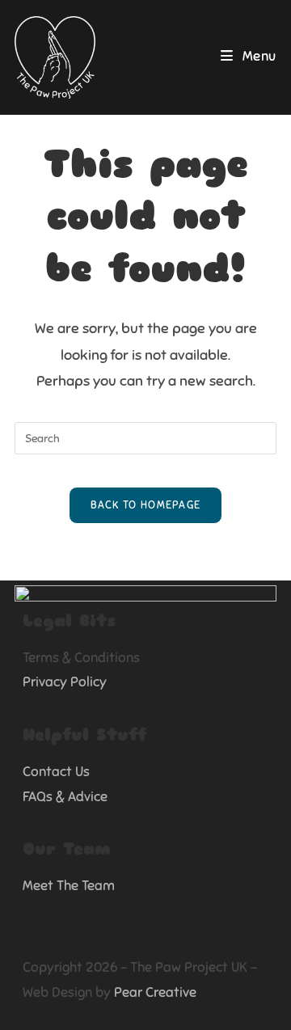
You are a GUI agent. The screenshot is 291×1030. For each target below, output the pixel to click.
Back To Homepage (146, 505)
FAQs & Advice (65, 796)
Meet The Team (69, 885)
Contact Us (56, 771)
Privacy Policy (65, 681)
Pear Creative (155, 992)
